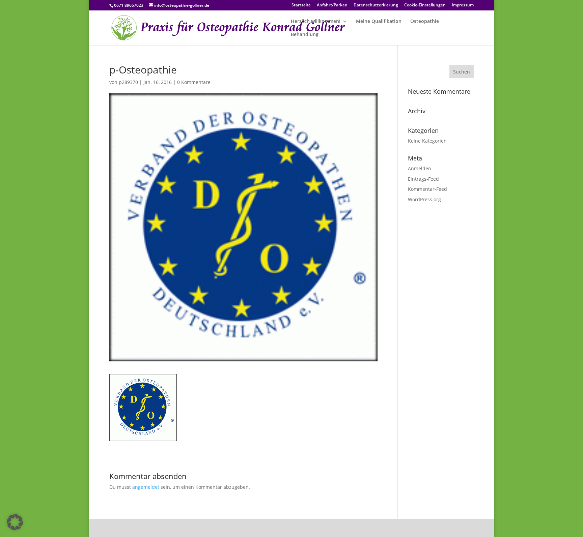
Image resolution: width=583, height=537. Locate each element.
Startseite (301, 5)
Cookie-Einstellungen (425, 5)
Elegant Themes (157, 528)
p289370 (128, 82)
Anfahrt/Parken (332, 5)
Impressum (463, 5)
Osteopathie (424, 21)
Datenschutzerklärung (376, 5)
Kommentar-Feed (427, 189)
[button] (15, 522)
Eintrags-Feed (423, 179)
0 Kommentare (194, 82)
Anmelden (419, 168)
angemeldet (145, 487)
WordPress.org (424, 199)
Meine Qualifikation (378, 21)
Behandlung (304, 34)
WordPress (221, 528)
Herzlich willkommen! (315, 21)
